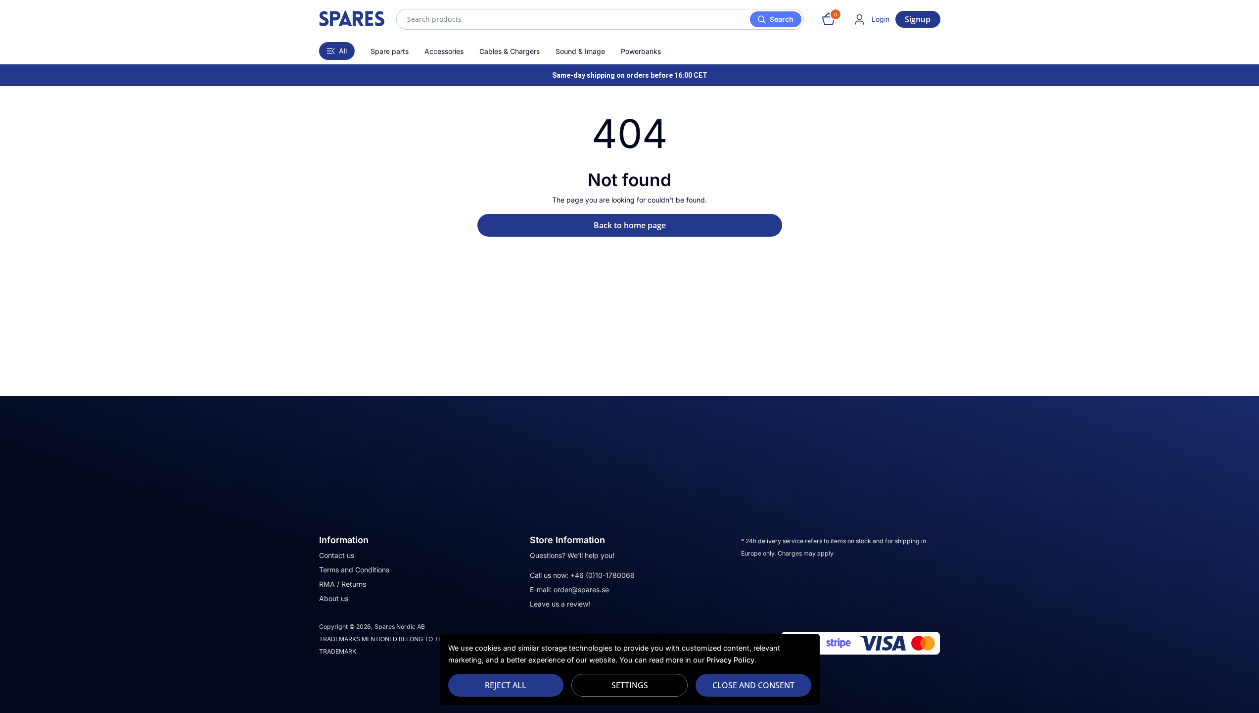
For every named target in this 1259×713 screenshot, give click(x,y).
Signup (918, 19)
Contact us (336, 555)
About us (333, 598)
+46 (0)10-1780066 (602, 575)
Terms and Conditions (354, 569)
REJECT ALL (505, 685)
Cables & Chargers (509, 51)
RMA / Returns (342, 584)
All (343, 51)
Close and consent (753, 685)
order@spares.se (581, 589)
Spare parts (390, 51)
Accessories (444, 51)
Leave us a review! (560, 604)
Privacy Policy (730, 660)
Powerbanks (641, 51)
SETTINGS (629, 685)
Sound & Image (580, 51)
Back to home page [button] (630, 225)
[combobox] (600, 19)
